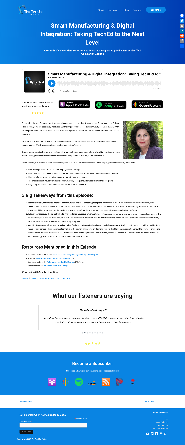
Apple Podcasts (162, 422)
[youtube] (148, 433)
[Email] (181, 25)
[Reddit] (181, 35)
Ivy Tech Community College (56, 265)
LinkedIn (34, 278)
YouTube (66, 278)
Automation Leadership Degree (60, 262)
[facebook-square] (157, 433)
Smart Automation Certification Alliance (53, 258)
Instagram (55, 278)
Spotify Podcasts (161, 425)
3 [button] (87, 332)
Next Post (150, 401)
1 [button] (82, 332)
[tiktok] (166, 433)
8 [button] (100, 332)
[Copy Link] (181, 40)
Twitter (25, 278)
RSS (166, 419)
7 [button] (97, 332)
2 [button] (85, 332)
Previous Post (25, 401)
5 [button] (92, 332)
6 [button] (95, 332)
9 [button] (102, 332)
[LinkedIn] (181, 30)
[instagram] (161, 433)
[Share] (181, 45)
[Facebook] (181, 15)
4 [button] (90, 332)
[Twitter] (181, 20)
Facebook (44, 278)
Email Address (26, 421)
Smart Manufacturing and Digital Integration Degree (75, 254)
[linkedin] (153, 433)
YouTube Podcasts (160, 429)
